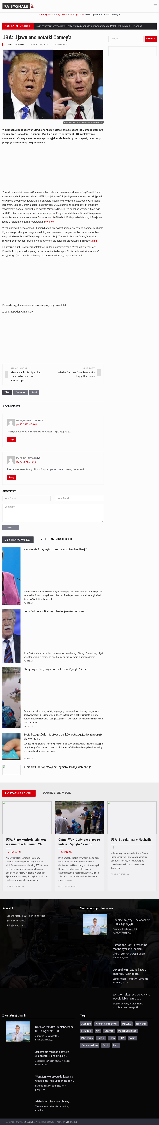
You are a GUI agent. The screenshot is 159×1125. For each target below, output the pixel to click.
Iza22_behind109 (25, 458)
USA (122, 1038)
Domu (93, 240)
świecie (49, 221)
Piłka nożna (87, 1038)
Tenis (112, 1038)
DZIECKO (126, 1024)
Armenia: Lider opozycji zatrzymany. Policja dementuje (57, 767)
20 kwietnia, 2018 (39, 44)
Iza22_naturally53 (26, 420)
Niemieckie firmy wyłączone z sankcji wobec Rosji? (55, 549)
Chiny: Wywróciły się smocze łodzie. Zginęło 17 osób (56, 669)
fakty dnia (20, 392)
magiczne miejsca (127, 1031)
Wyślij (10, 527)
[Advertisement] (53, 168)
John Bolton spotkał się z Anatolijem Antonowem (54, 611)
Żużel (115, 1045)
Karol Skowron (16, 44)
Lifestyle (109, 1031)
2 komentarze (60, 44)
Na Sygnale (29, 1122)
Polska (101, 1038)
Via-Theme (71, 1122)
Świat (64, 14)
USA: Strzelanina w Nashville (131, 839)
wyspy (132, 1038)
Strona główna (46, 14)
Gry (98, 1031)
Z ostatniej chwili (89, 1045)
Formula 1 (86, 1031)
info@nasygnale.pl (16, 925)
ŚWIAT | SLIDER (76, 14)
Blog (58, 14)
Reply (11, 439)
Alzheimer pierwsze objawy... (53, 1101)
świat (34, 392)
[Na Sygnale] (18, 6)
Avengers (86, 1024)
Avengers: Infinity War (106, 1024)
